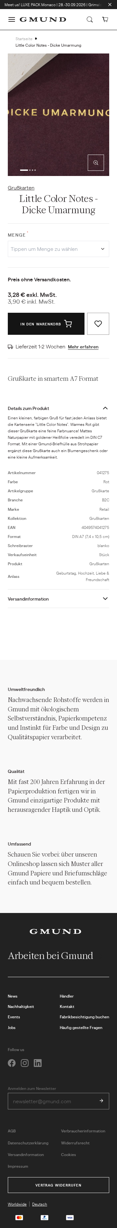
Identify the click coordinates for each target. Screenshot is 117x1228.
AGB (12, 1130)
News (13, 996)
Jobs (12, 1027)
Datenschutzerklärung (28, 1142)
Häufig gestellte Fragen (81, 1027)
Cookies (68, 1154)
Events (14, 1016)
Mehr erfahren (83, 346)
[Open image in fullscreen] (96, 163)
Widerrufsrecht (75, 1142)
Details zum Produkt (28, 408)
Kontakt (67, 1006)
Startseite (24, 38)
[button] (12, 19)
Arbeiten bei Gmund (51, 956)
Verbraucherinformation (83, 1130)
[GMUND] (43, 19)
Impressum (18, 1166)
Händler (67, 996)
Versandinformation (28, 598)
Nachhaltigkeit (21, 1006)
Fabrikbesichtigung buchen (84, 1016)
